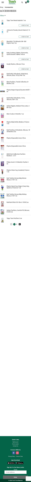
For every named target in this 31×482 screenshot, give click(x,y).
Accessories (9, 7)
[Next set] (20, 224)
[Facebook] (13, 452)
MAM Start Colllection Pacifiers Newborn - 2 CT (16, 154)
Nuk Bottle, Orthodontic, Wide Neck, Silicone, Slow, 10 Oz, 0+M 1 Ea (17, 74)
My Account (15, 442)
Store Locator (15, 444)
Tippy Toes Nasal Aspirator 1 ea (16, 20)
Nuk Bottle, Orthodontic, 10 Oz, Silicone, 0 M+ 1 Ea (16, 98)
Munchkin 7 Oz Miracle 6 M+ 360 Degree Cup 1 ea (16, 42)
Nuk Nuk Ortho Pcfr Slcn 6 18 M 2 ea (18, 202)
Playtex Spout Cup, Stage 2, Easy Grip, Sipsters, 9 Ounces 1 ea (18, 187)
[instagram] (17, 452)
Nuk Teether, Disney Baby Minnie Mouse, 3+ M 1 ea (16, 179)
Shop (1, 7)
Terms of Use (19, 456)
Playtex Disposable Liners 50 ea (16, 138)
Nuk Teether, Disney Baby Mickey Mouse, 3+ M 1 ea (17, 195)
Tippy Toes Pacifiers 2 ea (14, 218)
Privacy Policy (11, 456)
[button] (25, 25)
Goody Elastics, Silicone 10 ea (16, 64)
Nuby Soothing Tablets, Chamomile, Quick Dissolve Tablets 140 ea (17, 53)
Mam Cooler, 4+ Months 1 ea (15, 114)
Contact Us (15, 446)
